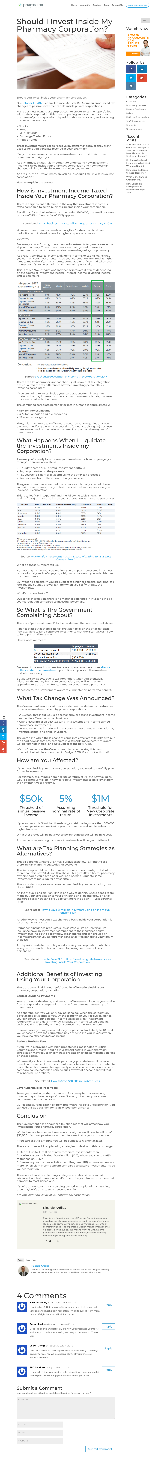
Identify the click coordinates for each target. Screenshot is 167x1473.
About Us (85, 5)
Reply (108, 1304)
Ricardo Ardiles (40, 1266)
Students (131, 125)
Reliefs (129, 113)
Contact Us (117, 5)
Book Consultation (137, 5)
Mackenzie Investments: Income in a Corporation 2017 (71, 376)
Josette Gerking (38, 1302)
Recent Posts (31, 1260)
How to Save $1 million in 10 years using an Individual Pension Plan (76, 911)
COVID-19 (131, 101)
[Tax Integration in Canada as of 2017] (66, 372)
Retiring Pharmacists (137, 117)
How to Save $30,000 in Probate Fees (75, 1081)
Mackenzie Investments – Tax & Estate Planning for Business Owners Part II (71, 558)
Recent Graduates (136, 109)
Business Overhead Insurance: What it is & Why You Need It (138, 163)
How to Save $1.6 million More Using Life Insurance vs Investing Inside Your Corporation (75, 961)
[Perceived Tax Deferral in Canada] (66, 663)
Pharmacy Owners (136, 105)
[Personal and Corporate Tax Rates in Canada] (66, 552)
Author (20, 1260)
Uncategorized (134, 129)
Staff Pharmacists (135, 121)
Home (74, 5)
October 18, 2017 (31, 103)
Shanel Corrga (37, 1346)
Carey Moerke (37, 1324)
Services (97, 5)
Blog (106, 5)
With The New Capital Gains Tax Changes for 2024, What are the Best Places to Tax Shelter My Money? (138, 150)
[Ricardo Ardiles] (23, 1274)
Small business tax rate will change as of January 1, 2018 (75, 223)
